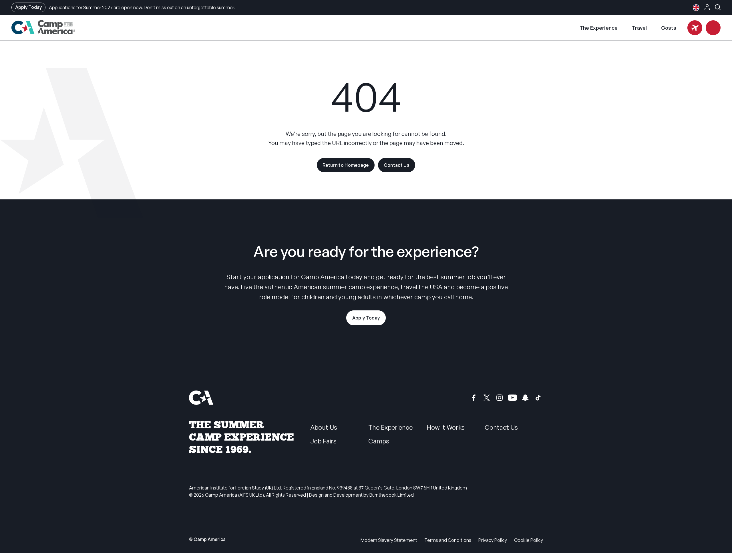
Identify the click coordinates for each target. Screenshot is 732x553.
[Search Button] (718, 7)
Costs (668, 28)
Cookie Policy (528, 540)
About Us (323, 427)
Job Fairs (323, 441)
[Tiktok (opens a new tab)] (538, 398)
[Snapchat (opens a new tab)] (525, 398)
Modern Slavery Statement (389, 540)
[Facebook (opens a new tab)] (474, 398)
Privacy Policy (492, 540)
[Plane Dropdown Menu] (694, 27)
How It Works (446, 427)
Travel (639, 28)
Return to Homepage (346, 165)
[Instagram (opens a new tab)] (499, 398)
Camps (378, 441)
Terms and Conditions (447, 540)
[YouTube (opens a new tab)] (512, 398)
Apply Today (28, 7)
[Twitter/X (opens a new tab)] (487, 398)
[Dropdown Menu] (713, 27)
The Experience (599, 28)
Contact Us (396, 165)
